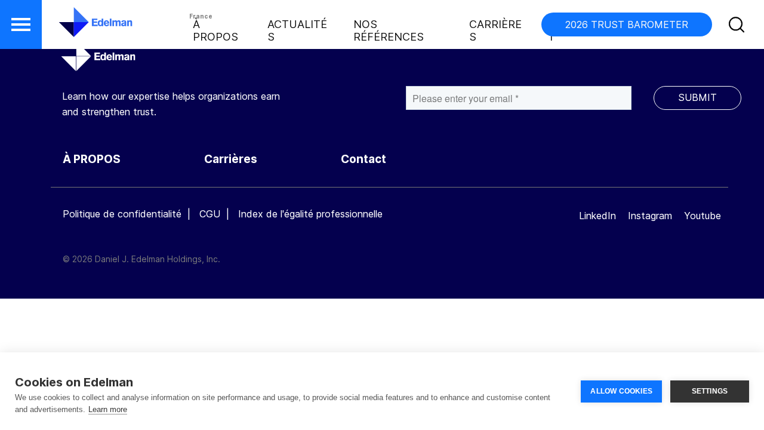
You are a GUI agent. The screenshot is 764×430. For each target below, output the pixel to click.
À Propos (215, 30)
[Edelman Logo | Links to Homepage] (77, 28)
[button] (21, 24)
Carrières (495, 30)
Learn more (107, 409)
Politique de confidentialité (122, 214)
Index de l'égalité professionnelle (310, 214)
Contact (363, 159)
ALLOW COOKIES (621, 391)
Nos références (388, 30)
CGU (209, 214)
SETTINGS (710, 391)
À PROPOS (92, 159)
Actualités (297, 30)
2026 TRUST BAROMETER (626, 24)
